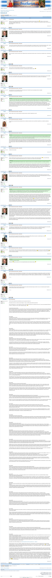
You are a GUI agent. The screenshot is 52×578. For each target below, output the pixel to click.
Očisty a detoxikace (6, 11)
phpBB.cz (28, 577)
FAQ (48, 8)
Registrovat (5, 8)
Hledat (50, 8)
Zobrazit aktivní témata (11, 10)
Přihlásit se (2, 8)
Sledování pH (4, 13)
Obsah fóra (2, 11)
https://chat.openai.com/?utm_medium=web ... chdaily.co (29, 541)
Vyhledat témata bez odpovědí (4, 10)
